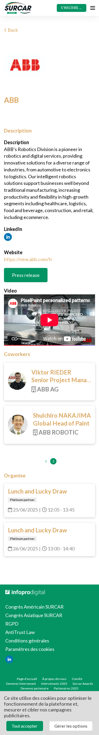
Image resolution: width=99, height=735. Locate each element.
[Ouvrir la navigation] (92, 8)
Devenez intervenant (21, 684)
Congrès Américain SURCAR (34, 607)
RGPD (11, 624)
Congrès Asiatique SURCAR (33, 615)
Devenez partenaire (35, 688)
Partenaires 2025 (66, 688)
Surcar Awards (83, 684)
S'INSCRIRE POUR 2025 (73, 8)
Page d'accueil (27, 679)
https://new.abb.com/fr (28, 259)
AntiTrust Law (20, 632)
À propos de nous (54, 679)
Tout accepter (24, 725)
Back (12, 30)
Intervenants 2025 (54, 684)
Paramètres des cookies (29, 649)
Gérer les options (70, 725)
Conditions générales (27, 640)
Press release (26, 275)
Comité (77, 679)
